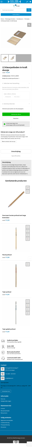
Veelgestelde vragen (6, 401)
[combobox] (14, 10)
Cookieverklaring (5, 422)
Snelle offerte (16, 14)
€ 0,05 (5, 294)
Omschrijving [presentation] (16, 151)
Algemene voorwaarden (7, 420)
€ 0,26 (5, 220)
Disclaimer (3, 427)
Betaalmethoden (5, 410)
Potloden (27, 19)
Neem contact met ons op (8, 141)
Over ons (3, 399)
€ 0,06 (5, 257)
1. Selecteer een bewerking (10, 83)
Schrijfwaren (20, 19)
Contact (3, 408)
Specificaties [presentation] (16, 156)
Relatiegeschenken (10, 19)
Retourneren (4, 413)
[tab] (16, 151)
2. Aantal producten (8, 104)
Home (2, 19)
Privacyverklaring (5, 425)
